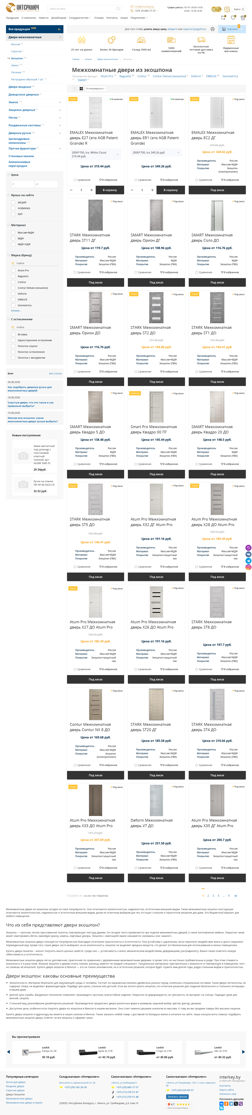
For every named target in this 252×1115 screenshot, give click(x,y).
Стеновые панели (21, 156)
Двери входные (20, 87)
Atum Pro (108, 76)
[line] (74, 88)
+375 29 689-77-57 (145, 10)
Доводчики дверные (24, 94)
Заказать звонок (177, 1096)
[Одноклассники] (226, 1104)
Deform (197, 76)
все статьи (55, 373)
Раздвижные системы (25, 125)
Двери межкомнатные (25, 37)
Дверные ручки (20, 133)
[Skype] (221, 1108)
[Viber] (241, 1104)
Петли (13, 117)
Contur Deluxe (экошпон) (170, 76)
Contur (143, 76)
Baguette (126, 76)
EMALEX (212, 76)
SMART (83, 80)
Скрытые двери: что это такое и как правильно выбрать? (31, 404)
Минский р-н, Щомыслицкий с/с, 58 (77, 1082)
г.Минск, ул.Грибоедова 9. (124, 1082)
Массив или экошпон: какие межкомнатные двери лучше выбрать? (33, 419)
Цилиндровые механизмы (19, 141)
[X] (236, 1104)
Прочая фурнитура (23, 148)
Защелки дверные (22, 110)
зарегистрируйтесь (194, 29)
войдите (172, 29)
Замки (14, 102)
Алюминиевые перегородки (19, 164)
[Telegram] (231, 1104)
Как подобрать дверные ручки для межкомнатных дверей (30, 388)
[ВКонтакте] (221, 1104)
